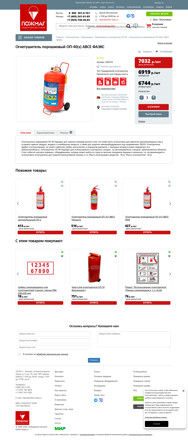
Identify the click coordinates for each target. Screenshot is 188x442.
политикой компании (87, 435)
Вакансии (59, 405)
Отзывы (65, 132)
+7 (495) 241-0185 (24, 393)
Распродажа (99, 386)
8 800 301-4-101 (79, 13)
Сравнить (147, 51)
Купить (40, 232)
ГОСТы (58, 423)
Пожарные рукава (141, 376)
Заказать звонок (159, 14)
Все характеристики (106, 89)
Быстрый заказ (153, 114)
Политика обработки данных (156, 417)
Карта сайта (60, 395)
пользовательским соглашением (140, 435)
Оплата (169, 7)
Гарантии (59, 414)
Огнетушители (140, 372)
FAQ (135, 390)
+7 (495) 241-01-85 (78, 16)
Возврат (97, 390)
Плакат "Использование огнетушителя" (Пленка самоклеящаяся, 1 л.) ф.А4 (146, 289)
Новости (159, 7)
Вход (155, 19)
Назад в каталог (164, 43)
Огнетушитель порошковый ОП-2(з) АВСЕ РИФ (147, 218)
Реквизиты (60, 381)
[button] (88, 117)
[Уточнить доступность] (62, 182)
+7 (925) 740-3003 (24, 390)
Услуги (111, 7)
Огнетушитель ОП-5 (106, 26)
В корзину (154, 107)
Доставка (93, 7)
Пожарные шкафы (141, 386)
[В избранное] (62, 256)
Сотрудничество (134, 7)
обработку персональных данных (52, 354)
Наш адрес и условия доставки (114, 109)
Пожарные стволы (141, 381)
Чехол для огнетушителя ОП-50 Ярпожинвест (88, 289)
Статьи (103, 7)
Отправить (94, 360)
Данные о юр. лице (64, 409)
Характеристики (45, 133)
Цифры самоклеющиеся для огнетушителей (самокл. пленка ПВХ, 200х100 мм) (37, 290)
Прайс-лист (99, 395)
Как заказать (61, 390)
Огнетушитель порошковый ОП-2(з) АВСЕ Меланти (93, 218)
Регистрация (165, 19)
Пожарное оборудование (106, 381)
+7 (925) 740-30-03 (78, 20)
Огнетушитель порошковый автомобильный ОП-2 (32, 218)
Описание (25, 133)
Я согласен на (45, 354)
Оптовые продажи (102, 376)
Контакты (120, 7)
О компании (148, 7)
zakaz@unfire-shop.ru (108, 20)
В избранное (166, 51)
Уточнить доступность (110, 67)
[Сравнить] (62, 186)
